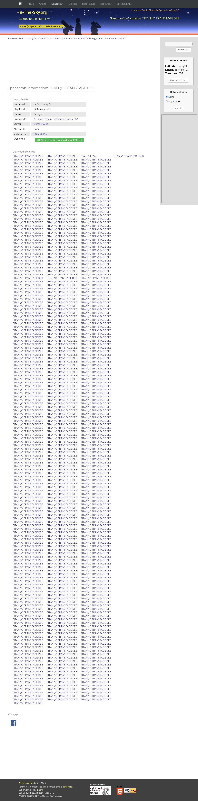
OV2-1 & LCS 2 (89, 156)
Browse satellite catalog (20, 38)
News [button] (31, 3)
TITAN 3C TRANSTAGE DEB (27, 156)
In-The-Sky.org (33, 12)
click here (67, 787)
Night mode (174, 101)
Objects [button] (73, 3)
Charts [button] (43, 3)
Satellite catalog (54, 26)
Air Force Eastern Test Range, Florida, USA (55, 119)
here (41, 790)
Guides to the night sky (34, 18)
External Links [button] (124, 3)
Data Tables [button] (89, 3)
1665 (36, 129)
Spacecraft (36, 26)
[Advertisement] (80, 62)
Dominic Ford (28, 783)
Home (23, 26)
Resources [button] (106, 3)
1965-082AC (40, 133)
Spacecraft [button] (57, 3)
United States (40, 124)
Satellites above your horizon (78, 38)
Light (171, 96)
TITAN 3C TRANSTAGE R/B (27, 278)
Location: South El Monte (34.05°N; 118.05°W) (155, 10)
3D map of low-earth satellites (110, 38)
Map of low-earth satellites (48, 38)
